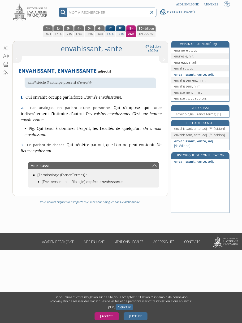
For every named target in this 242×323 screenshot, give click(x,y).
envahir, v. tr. (183, 68)
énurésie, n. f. (184, 56)
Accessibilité (163, 242)
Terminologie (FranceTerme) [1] (197, 114)
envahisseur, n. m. (187, 86)
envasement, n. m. (188, 92)
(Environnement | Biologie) (82, 181)
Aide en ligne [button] (187, 4)
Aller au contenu (31, 4)
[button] (6, 48)
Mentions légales (128, 242)
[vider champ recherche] (151, 12)
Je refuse (135, 316)
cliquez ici (124, 307)
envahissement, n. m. (190, 80)
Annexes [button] (211, 4)
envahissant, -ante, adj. (194, 74)
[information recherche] (63, 12)
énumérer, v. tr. (185, 50)
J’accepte (106, 316)
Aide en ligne (94, 242)
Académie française (58, 242)
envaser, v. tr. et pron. (190, 98)
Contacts (192, 242)
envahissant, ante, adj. (199, 128)
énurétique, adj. (185, 62)
